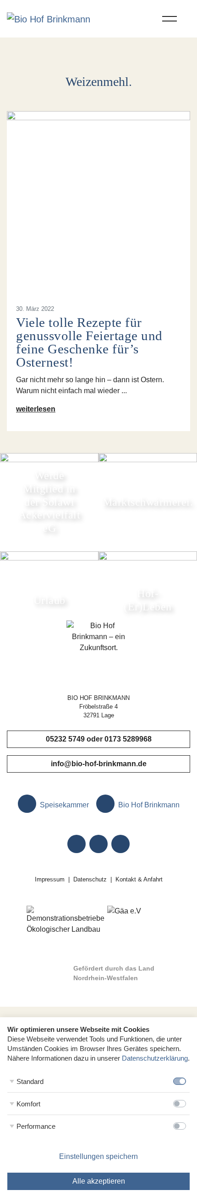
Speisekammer (63, 805)
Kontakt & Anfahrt (139, 879)
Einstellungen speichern (98, 1156)
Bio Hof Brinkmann (148, 805)
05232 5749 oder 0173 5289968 (99, 739)
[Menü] (169, 19)
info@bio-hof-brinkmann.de (99, 764)
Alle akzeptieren (98, 1181)
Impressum (50, 879)
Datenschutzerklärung (155, 1058)
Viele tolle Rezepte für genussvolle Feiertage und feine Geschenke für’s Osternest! (89, 342)
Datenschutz (90, 879)
